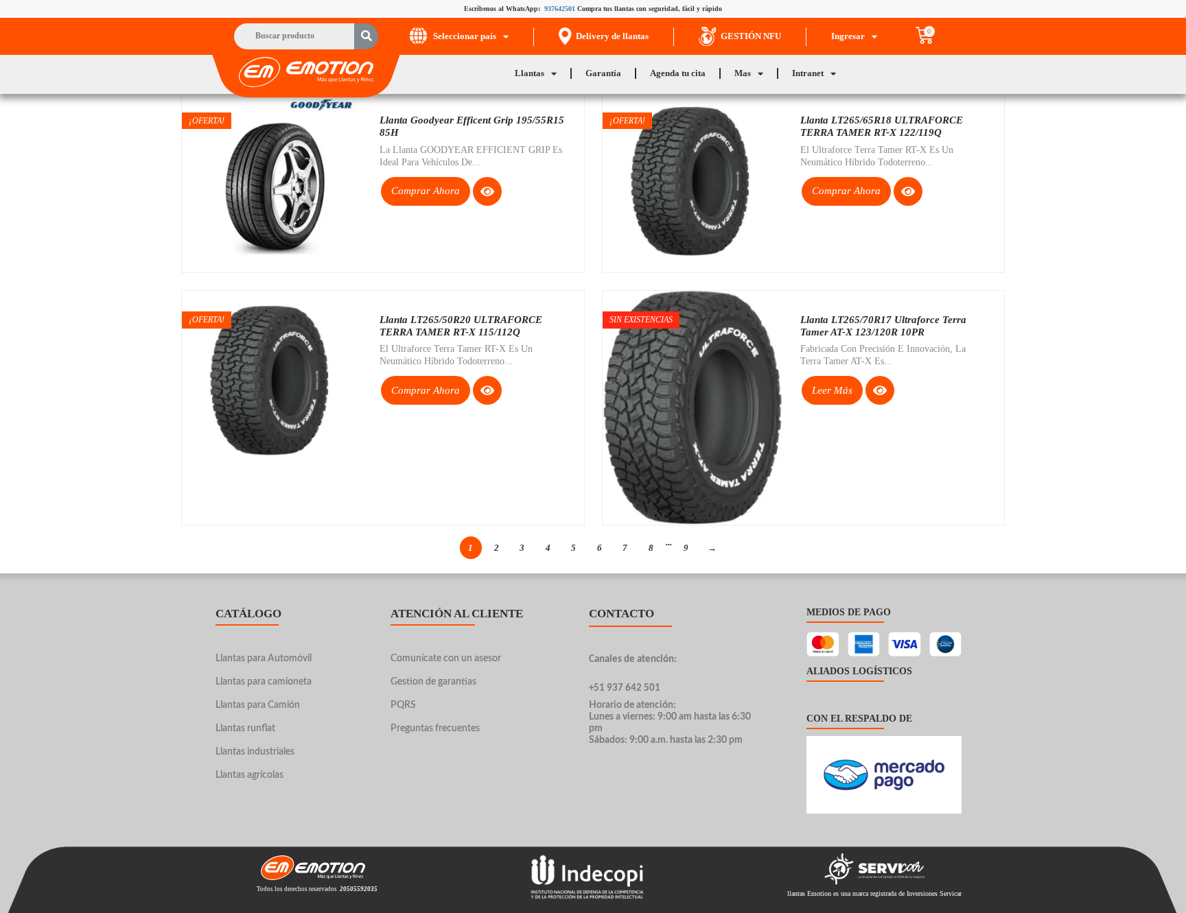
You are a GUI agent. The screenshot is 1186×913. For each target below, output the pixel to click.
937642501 (559, 8)
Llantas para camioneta (264, 682)
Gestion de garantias (433, 682)
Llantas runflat (245, 728)
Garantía (603, 73)
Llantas (529, 73)
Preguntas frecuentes (435, 728)
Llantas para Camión (258, 705)
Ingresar (848, 36)
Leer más (832, 390)
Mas (742, 73)
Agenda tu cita (678, 73)
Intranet (808, 73)
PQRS (403, 705)
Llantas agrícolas (249, 775)
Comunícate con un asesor (446, 658)
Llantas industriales (255, 752)
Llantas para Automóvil (264, 658)
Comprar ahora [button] (425, 190)
